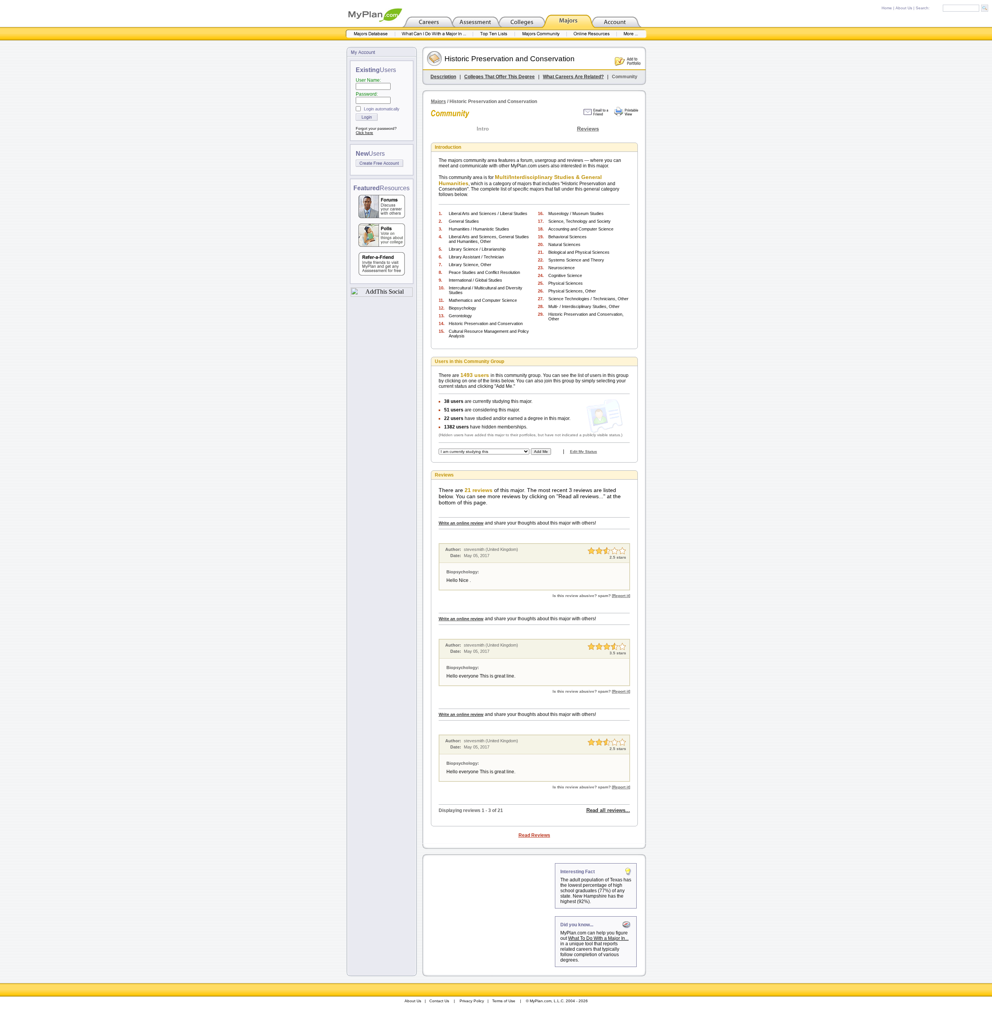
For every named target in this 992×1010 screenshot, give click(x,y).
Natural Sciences (564, 244)
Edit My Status (583, 451)
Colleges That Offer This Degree (499, 76)
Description (443, 76)
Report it (621, 596)
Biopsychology (462, 308)
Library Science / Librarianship (477, 249)
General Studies (464, 221)
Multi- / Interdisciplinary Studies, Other (584, 306)
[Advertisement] (489, 911)
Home (887, 8)
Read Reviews (534, 835)
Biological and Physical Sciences (579, 252)
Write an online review (461, 523)
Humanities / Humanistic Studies (479, 229)
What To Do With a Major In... (598, 938)
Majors (438, 101)
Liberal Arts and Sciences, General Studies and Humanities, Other (489, 239)
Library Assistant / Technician (476, 257)
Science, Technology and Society (579, 221)
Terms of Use (503, 1001)
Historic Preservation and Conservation (486, 323)
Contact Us (439, 1001)
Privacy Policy (472, 1001)
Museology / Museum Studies (576, 213)
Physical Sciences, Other (572, 291)
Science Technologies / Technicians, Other (588, 298)
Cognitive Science (565, 275)
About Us (904, 8)
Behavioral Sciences (567, 236)
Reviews (588, 129)
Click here (364, 133)
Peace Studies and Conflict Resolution (484, 272)
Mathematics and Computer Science (483, 300)
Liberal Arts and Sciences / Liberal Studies (488, 213)
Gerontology (460, 315)
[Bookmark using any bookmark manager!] (382, 294)
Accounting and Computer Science (580, 229)
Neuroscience (561, 267)
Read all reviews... (608, 810)
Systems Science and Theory (576, 260)
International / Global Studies (475, 280)
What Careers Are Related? (573, 76)
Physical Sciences (565, 283)
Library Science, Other (470, 264)
